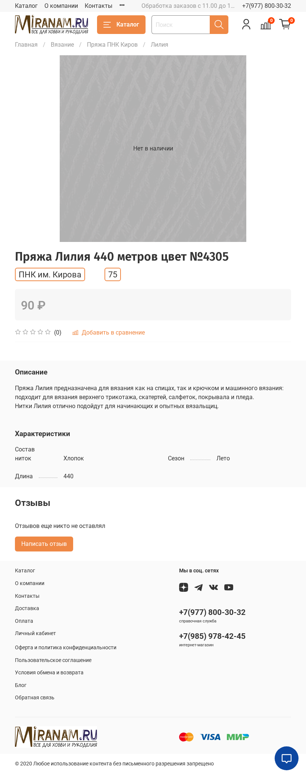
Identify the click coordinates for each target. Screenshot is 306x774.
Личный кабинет (35, 633)
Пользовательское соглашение (53, 660)
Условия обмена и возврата (49, 672)
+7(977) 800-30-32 (266, 5)
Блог (20, 685)
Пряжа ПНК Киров (112, 44)
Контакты (98, 5)
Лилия (159, 44)
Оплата (24, 621)
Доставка (27, 608)
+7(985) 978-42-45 (212, 636)
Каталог (26, 5)
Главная (26, 44)
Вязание (62, 44)
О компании (61, 5)
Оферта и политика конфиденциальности (65, 647)
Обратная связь (34, 697)
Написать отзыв (44, 543)
